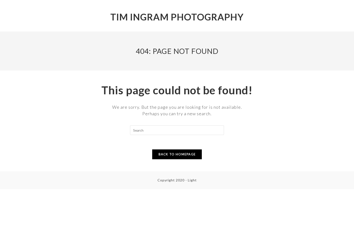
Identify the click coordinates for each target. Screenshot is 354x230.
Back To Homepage (177, 154)
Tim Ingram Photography (177, 16)
